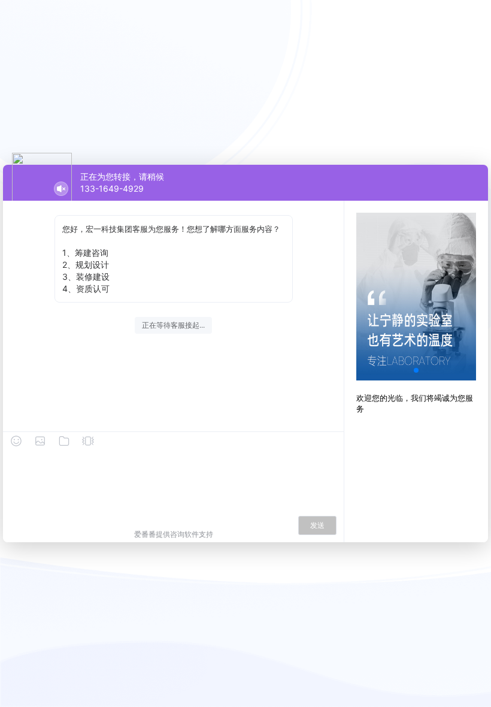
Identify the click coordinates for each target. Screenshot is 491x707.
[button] (416, 370)
